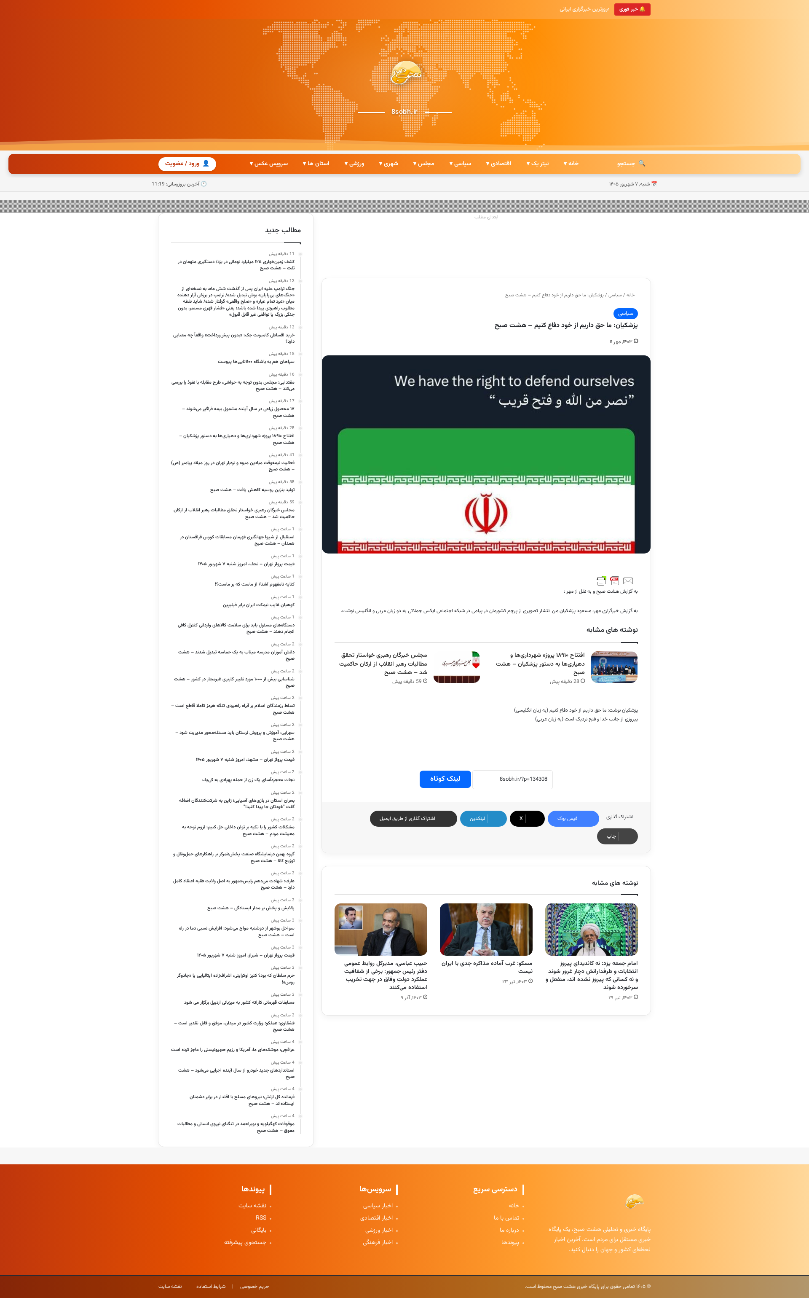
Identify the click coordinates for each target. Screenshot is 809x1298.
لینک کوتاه (445, 779)
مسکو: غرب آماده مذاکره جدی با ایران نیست (487, 967)
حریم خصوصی (254, 1286)
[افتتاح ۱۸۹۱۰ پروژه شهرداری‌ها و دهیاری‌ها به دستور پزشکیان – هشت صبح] (614, 667)
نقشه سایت (252, 1206)
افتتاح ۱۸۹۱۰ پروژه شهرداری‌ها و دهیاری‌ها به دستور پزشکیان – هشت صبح (540, 664)
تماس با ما (506, 1218)
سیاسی (615, 295)
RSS (261, 1218)
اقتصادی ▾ (499, 164)
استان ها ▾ (316, 164)
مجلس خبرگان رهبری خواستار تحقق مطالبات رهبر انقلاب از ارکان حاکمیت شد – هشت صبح (383, 664)
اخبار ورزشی (379, 1230)
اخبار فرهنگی (378, 1243)
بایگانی (258, 1230)
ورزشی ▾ (354, 164)
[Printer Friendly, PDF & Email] (615, 581)
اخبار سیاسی (378, 1206)
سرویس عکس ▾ (269, 164)
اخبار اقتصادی (376, 1218)
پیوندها (510, 1243)
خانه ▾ (571, 164)
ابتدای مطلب (486, 217)
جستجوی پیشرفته (245, 1243)
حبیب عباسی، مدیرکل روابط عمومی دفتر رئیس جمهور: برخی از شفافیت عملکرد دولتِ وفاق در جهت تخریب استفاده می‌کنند (385, 975)
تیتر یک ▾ (538, 164)
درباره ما (509, 1230)
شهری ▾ (388, 164)
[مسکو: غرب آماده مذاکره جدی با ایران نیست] (486, 929)
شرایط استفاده (210, 1286)
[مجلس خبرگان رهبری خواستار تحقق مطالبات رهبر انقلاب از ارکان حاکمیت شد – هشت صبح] (457, 667)
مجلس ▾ (423, 164)
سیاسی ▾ (460, 164)
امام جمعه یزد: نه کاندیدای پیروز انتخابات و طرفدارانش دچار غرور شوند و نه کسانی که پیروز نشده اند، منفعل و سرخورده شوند (592, 975)
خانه (631, 295)
